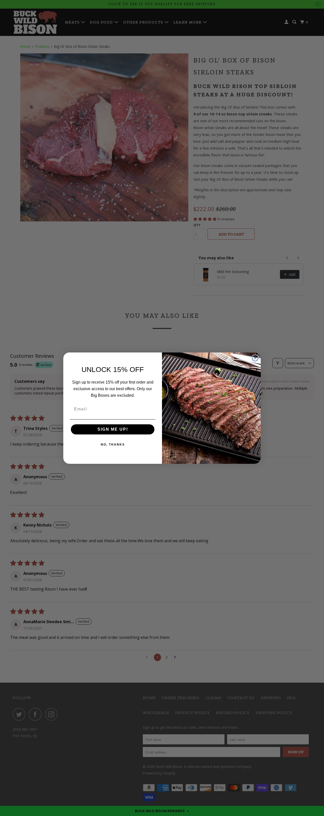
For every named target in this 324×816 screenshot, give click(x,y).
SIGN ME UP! (112, 429)
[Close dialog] (255, 358)
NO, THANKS (113, 444)
